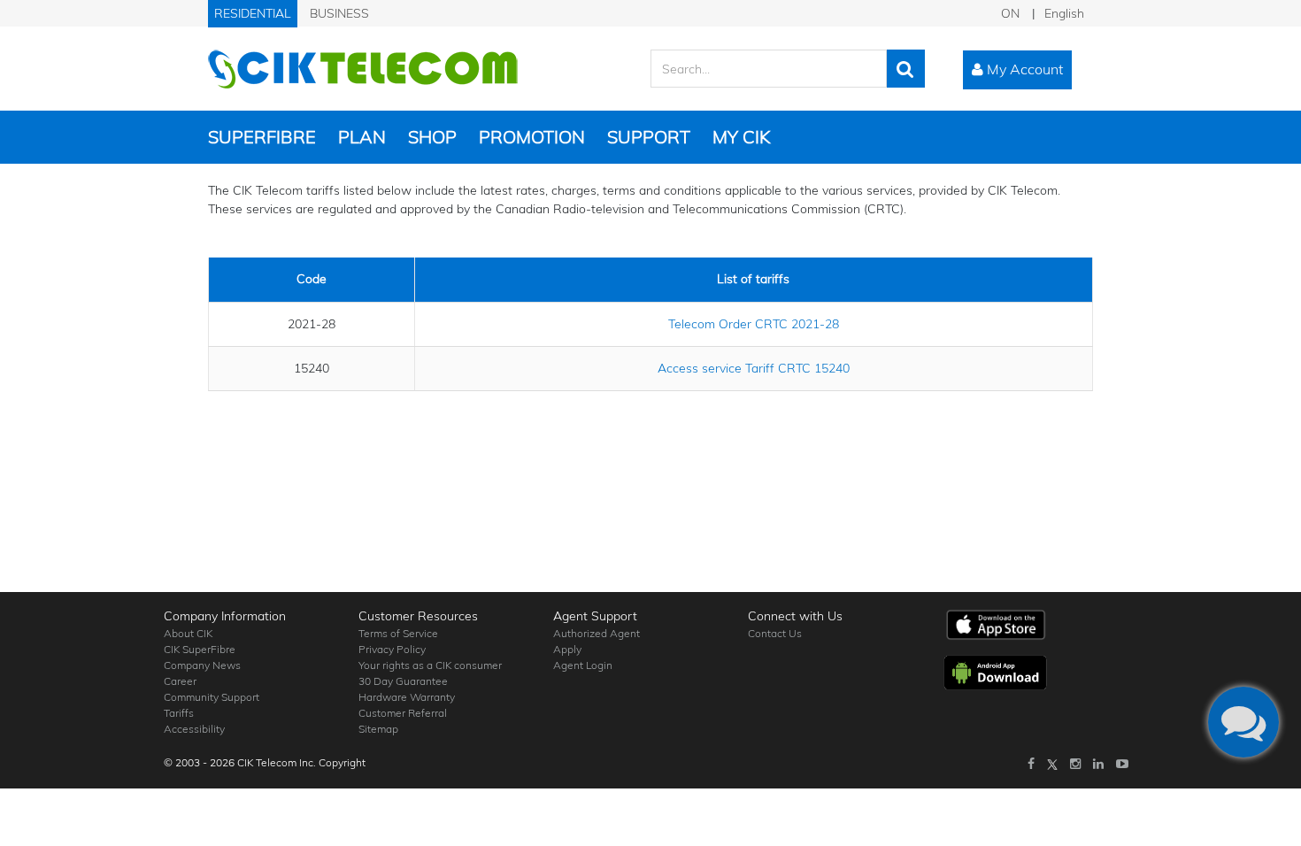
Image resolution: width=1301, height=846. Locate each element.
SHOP (432, 137)
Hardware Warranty (406, 697)
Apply (567, 649)
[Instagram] (1075, 764)
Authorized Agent (596, 633)
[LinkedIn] (1098, 764)
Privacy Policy (392, 649)
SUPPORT (648, 137)
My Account (1023, 69)
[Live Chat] (1243, 722)
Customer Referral (402, 712)
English (1064, 13)
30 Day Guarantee (403, 681)
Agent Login (582, 665)
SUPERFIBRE (262, 137)
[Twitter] (1052, 764)
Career (180, 681)
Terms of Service (398, 633)
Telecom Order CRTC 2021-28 (753, 324)
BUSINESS (339, 13)
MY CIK (741, 137)
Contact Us (775, 633)
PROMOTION (532, 137)
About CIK (188, 633)
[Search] (906, 69)
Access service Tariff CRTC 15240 (754, 368)
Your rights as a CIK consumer (430, 665)
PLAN (362, 137)
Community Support (211, 697)
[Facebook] (1031, 764)
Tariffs (179, 712)
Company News (202, 665)
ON (1010, 13)
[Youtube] (1122, 764)
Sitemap (378, 728)
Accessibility (194, 728)
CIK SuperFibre (199, 649)
